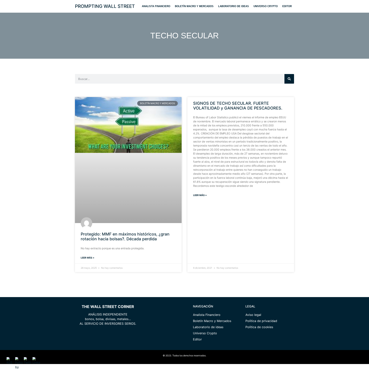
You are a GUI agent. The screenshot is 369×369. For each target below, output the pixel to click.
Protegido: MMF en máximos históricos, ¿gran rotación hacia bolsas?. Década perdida (125, 236)
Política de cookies (259, 327)
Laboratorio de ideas (233, 6)
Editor (287, 6)
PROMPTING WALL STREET (105, 6)
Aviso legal (253, 315)
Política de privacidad (261, 321)
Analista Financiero (156, 6)
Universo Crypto (265, 6)
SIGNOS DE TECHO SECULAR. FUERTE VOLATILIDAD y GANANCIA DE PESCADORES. (237, 105)
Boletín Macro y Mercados (194, 6)
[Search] (289, 79)
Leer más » (87, 257)
